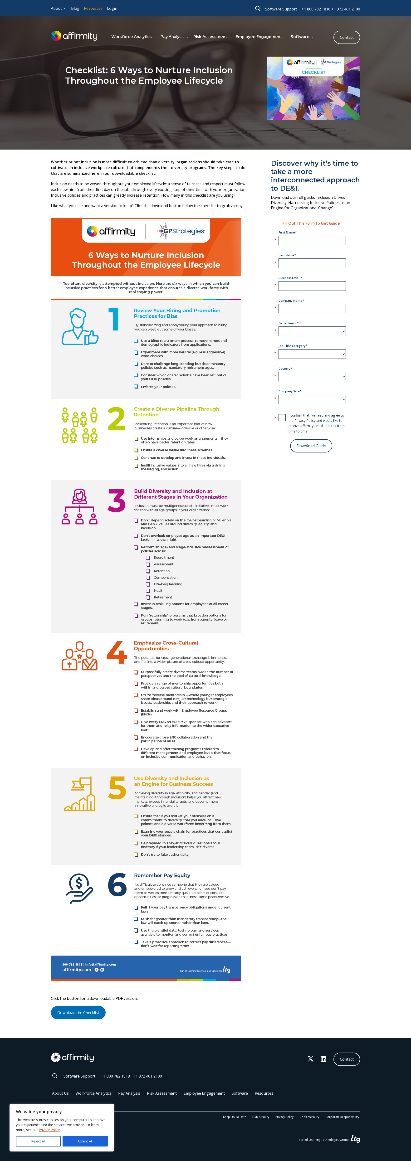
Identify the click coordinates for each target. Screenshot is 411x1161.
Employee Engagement (259, 36)
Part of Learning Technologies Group (324, 1140)
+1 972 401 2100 (345, 9)
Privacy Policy (49, 1129)
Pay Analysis (173, 36)
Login (112, 8)
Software (300, 36)
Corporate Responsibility (342, 1117)
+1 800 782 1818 (316, 9)
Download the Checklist (78, 1012)
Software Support (281, 9)
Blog (75, 8)
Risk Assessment (210, 36)
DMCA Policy (260, 1117)
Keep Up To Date (234, 1117)
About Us (60, 1093)
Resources (93, 8)
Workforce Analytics (131, 36)
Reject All (38, 1141)
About (56, 8)
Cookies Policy (309, 1117)
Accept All (85, 1141)
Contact (347, 37)
